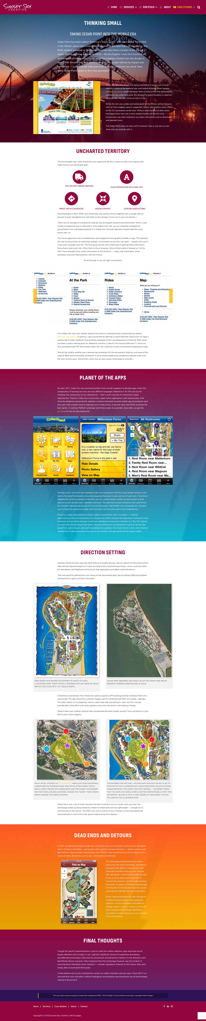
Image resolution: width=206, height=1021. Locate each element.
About (73, 1006)
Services (46, 1006)
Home (36, 1006)
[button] (198, 7)
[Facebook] (164, 1006)
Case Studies (61, 1006)
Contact (84, 1006)
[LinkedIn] (168, 1006)
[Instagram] (172, 1006)
